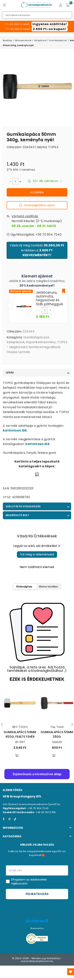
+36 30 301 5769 (46, 812)
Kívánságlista (24, 586)
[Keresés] (11, 5)
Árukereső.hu (37, 928)
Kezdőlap (7, 40)
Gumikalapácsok (58, 40)
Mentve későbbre (48, 586)
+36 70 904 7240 (37, 808)
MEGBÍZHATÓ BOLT (17, 515)
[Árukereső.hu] (37, 922)
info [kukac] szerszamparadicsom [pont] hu (31, 804)
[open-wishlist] (70, 971)
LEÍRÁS (10, 372)
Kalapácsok (40, 40)
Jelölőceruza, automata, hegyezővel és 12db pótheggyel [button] (49, 298)
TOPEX (53, 147)
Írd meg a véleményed (37, 554)
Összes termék (18, 352)
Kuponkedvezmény (41, 342)
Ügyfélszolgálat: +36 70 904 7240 (35, 234)
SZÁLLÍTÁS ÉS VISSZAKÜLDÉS (23, 506)
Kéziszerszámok (23, 40)
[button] (39, 310)
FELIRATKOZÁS (37, 894)
